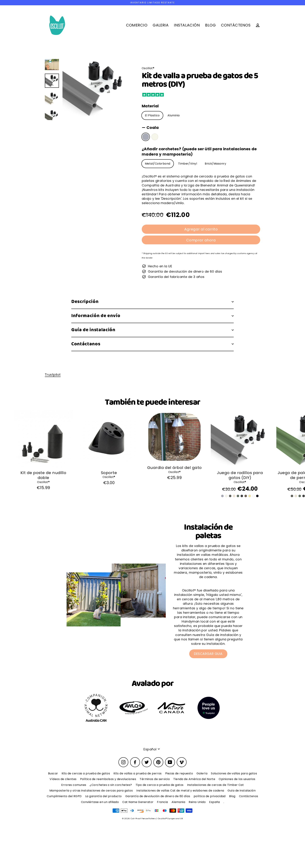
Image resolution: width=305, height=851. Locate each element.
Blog (232, 796)
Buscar (53, 773)
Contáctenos (248, 796)
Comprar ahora (201, 240)
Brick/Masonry (215, 164)
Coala (145, 137)
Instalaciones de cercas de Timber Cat (215, 785)
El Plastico (152, 115)
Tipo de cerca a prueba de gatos (160, 785)
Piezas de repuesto (179, 773)
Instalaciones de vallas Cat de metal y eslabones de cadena (180, 790)
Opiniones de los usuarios (237, 779)
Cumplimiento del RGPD (64, 796)
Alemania (178, 802)
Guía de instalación (93, 330)
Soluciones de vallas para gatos (234, 773)
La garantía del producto (103, 796)
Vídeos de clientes (63, 779)
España (214, 802)
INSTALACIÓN (187, 25)
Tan (155, 137)
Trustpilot (53, 374)
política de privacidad (210, 796)
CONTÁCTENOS (235, 25)
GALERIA (161, 25)
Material (150, 106)
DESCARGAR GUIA (208, 653)
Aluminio (174, 115)
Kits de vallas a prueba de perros (137, 773)
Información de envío (95, 316)
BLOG (210, 25)
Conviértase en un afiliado (100, 802)
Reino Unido (197, 802)
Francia (162, 802)
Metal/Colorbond (157, 164)
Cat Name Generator (137, 802)
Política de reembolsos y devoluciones (108, 779)
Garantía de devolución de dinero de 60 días (157, 796)
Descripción (84, 301)
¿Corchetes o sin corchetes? (111, 785)
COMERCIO (137, 25)
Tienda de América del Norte (194, 779)
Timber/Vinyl (187, 164)
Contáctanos (85, 344)
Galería (201, 773)
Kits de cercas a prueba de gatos (86, 773)
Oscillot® (43, 482)
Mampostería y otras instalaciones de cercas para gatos (91, 790)
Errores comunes (73, 785)
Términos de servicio (155, 779)
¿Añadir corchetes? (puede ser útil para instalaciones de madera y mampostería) (199, 151)
